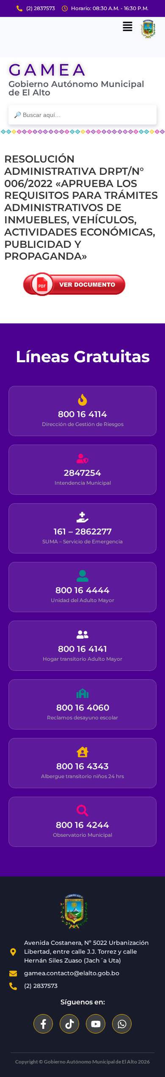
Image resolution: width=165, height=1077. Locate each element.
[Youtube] (95, 1024)
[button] (127, 27)
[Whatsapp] (122, 1024)
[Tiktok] (69, 1024)
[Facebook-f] (43, 1024)
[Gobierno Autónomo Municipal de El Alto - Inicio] (74, 911)
